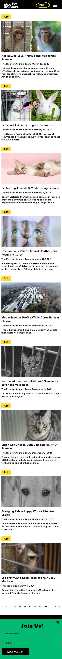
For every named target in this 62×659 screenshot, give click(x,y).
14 (15, 606)
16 (25, 606)
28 (55, 606)
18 (35, 606)
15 (20, 606)
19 (40, 606)
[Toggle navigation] (55, 5)
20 (45, 606)
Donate (43, 4)
